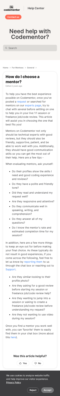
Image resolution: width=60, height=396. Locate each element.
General (30, 67)
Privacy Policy (13, 382)
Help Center (36, 8)
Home (5, 67)
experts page (33, 105)
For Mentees (18, 67)
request (21, 101)
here (13, 337)
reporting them (33, 261)
